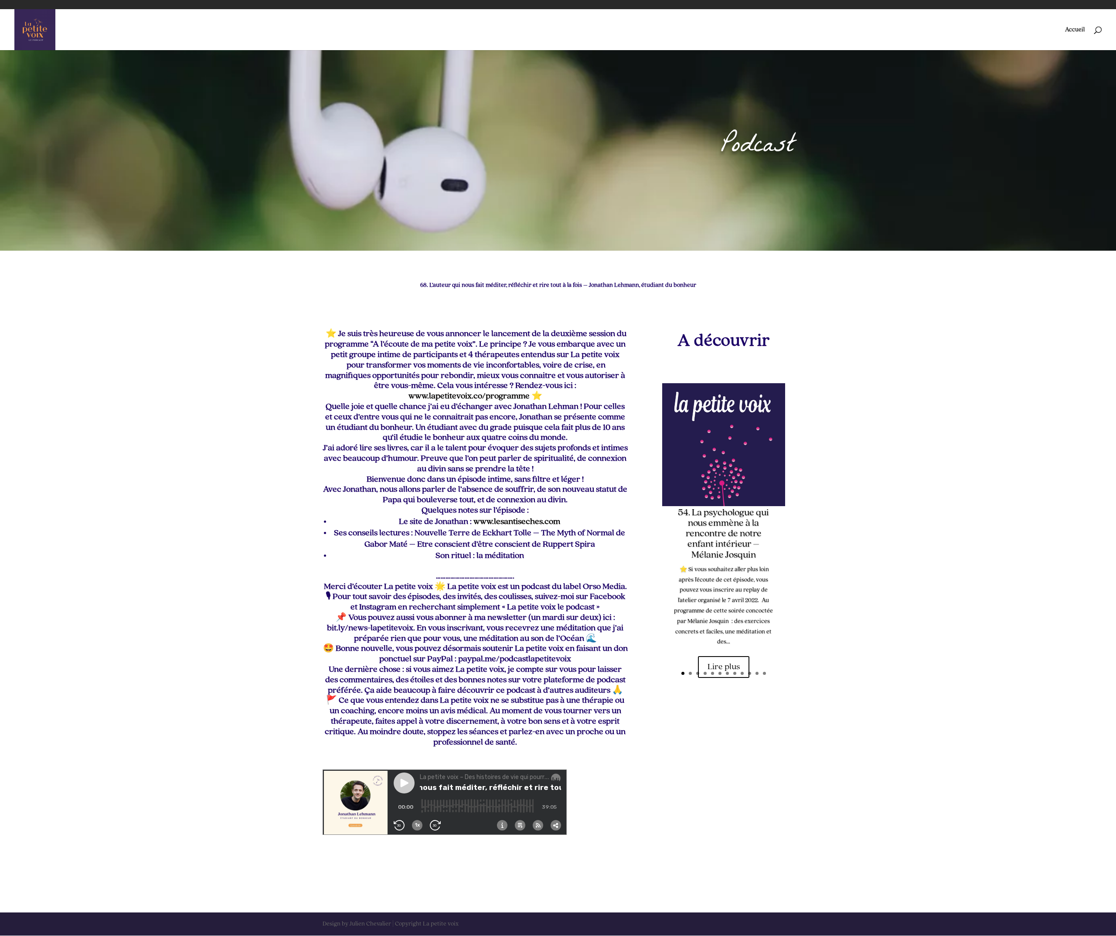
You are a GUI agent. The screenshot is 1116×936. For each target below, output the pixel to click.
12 (764, 673)
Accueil (1075, 30)
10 (749, 673)
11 (757, 673)
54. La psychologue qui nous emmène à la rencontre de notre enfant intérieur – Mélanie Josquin (723, 534)
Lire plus (724, 667)
